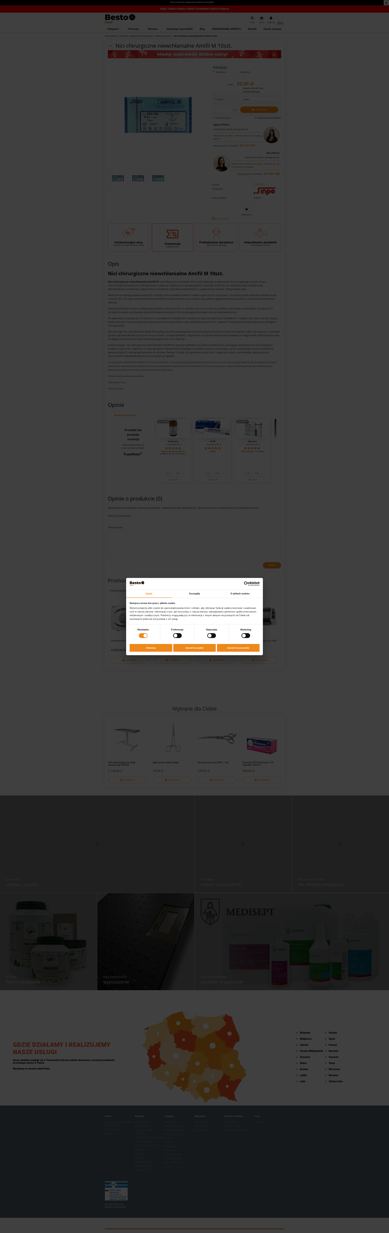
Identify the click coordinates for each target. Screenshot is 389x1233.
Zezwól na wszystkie (238, 647)
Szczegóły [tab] (194, 593)
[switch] (177, 635)
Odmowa (151, 647)
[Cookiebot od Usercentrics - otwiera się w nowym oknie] (246, 583)
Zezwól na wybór (195, 647)
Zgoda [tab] (149, 593)
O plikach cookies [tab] (240, 593)
